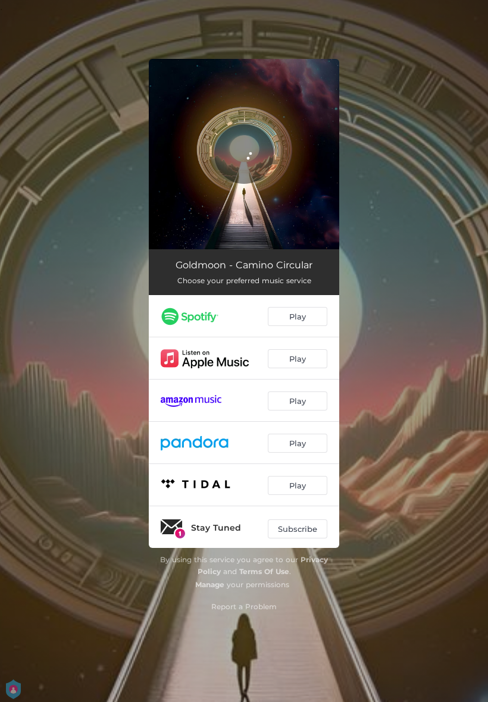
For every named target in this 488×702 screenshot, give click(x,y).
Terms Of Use (264, 571)
